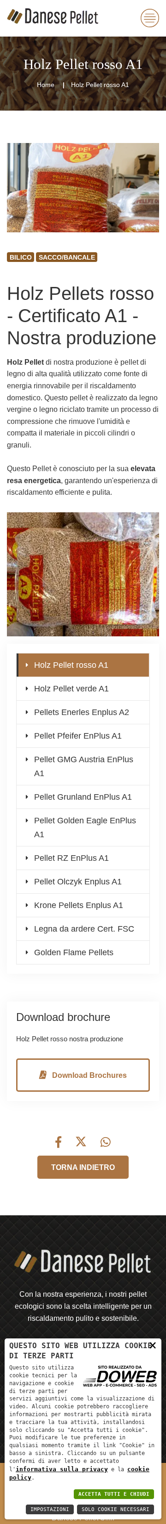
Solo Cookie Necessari (115, 1509)
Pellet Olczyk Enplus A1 (78, 881)
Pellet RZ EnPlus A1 (71, 858)
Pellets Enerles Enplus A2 (81, 712)
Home (45, 84)
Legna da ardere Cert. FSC (84, 928)
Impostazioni (49, 1509)
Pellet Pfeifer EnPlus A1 (78, 735)
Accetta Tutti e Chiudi (113, 1494)
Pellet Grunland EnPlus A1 (83, 797)
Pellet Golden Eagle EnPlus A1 (85, 827)
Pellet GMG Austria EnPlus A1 (83, 766)
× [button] (152, 1344)
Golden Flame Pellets (73, 952)
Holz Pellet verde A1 (71, 688)
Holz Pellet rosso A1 (71, 665)
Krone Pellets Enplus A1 (78, 905)
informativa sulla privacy (62, 1469)
